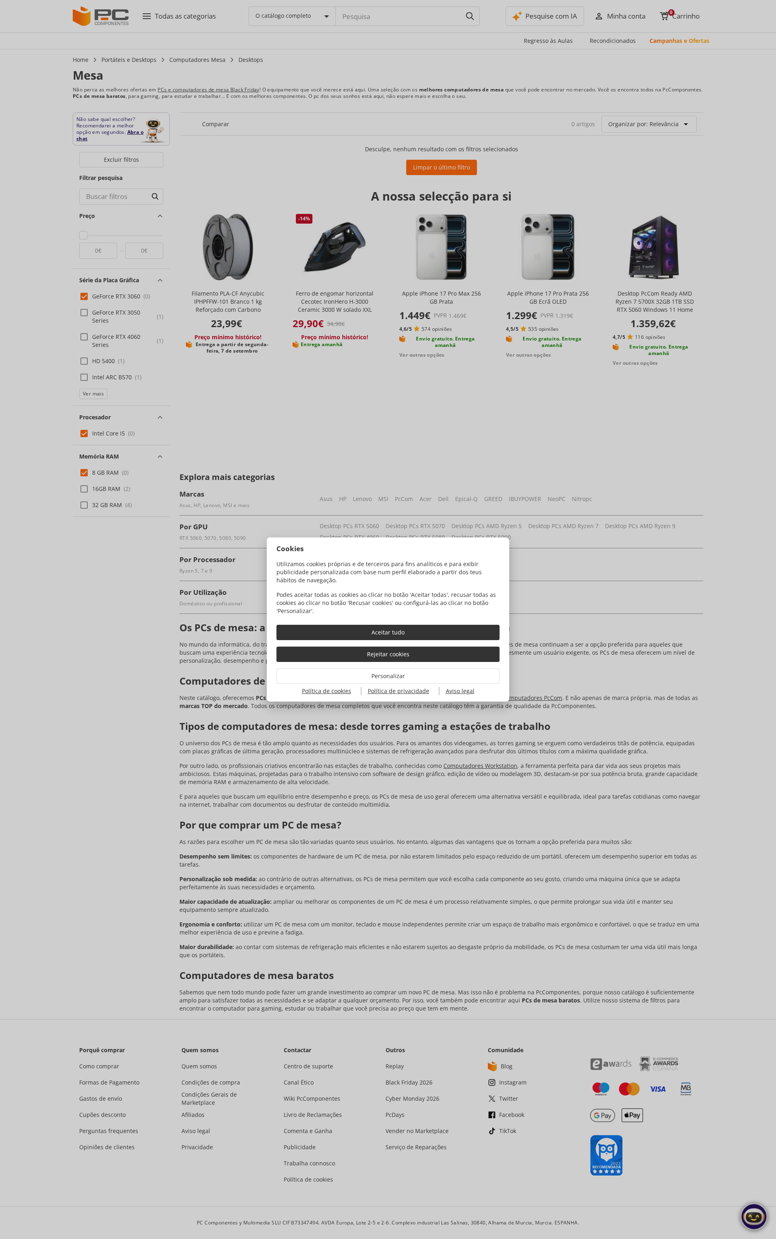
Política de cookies (326, 691)
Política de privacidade (398, 691)
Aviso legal (460, 691)
